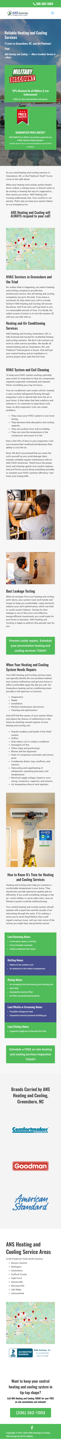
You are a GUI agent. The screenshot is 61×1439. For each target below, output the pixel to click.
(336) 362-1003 (30, 1412)
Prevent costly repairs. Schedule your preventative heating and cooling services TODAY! (30, 645)
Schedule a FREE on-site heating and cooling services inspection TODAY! (30, 1054)
